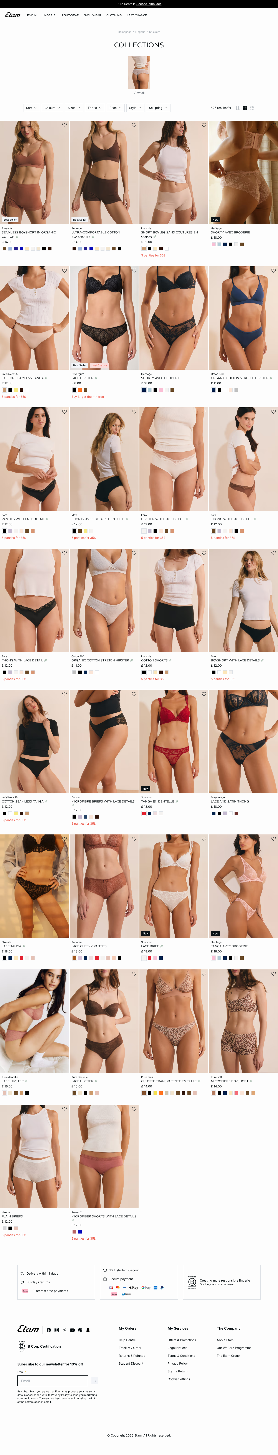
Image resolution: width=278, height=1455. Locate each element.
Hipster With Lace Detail (163, 519)
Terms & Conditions (181, 1355)
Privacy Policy (178, 1363)
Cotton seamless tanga (23, 801)
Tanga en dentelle (158, 801)
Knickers (154, 31)
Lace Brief (150, 946)
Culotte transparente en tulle (169, 1081)
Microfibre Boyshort (230, 1081)
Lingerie (140, 31)
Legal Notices (177, 1348)
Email (21, 1371)
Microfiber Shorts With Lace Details (103, 1216)
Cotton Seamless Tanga (23, 378)
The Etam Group (228, 1355)
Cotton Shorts (155, 660)
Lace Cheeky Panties (89, 946)
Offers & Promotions (182, 1340)
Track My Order (130, 1348)
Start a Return (177, 1371)
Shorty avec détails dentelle (98, 519)
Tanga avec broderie (229, 946)
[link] (31, 15)
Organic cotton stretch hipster (100, 660)
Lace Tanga (12, 946)
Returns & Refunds (132, 1355)
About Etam (225, 1340)
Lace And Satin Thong (230, 801)
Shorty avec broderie (230, 232)
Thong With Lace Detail (232, 519)
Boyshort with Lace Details (236, 660)
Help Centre (127, 1340)
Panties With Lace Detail (23, 519)
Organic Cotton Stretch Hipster (240, 378)
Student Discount (131, 1363)
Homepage (124, 31)
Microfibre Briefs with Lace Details (103, 801)
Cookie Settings (179, 1379)
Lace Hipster (82, 378)
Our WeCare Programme (234, 1348)
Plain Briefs (12, 1216)
